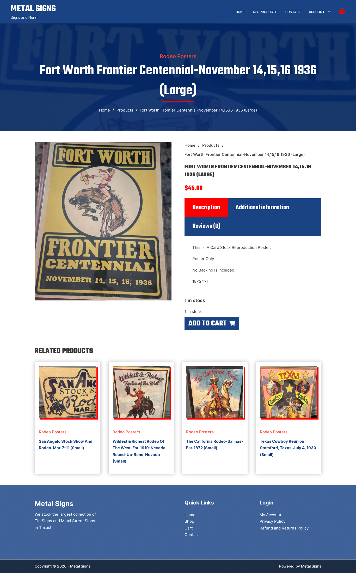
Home (240, 11)
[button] (164, 149)
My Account (270, 514)
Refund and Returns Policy (284, 528)
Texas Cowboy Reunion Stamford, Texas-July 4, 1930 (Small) (288, 448)
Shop (189, 521)
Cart (189, 528)
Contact (293, 11)
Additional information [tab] (262, 207)
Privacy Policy (272, 521)
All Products (265, 11)
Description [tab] (206, 207)
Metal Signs (311, 566)
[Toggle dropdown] (329, 12)
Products (124, 110)
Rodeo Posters (178, 56)
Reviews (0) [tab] (206, 226)
